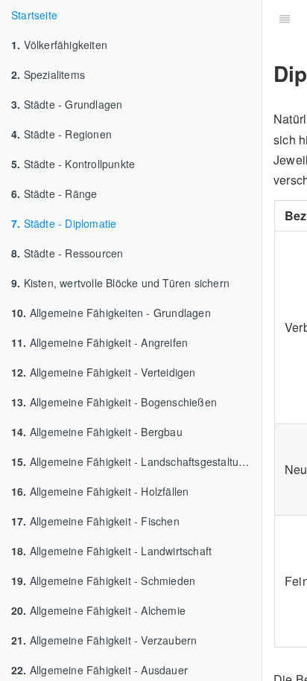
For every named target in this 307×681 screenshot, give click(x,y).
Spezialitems (48, 74)
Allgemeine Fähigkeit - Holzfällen (100, 491)
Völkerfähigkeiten (59, 44)
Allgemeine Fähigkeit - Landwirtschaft (111, 550)
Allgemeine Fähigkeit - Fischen (95, 521)
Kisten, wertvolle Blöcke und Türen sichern (120, 282)
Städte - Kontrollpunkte (73, 163)
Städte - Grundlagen (66, 104)
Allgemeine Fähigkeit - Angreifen (99, 342)
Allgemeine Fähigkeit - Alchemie (98, 610)
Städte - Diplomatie (63, 223)
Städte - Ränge (54, 193)
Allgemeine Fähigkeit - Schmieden (103, 580)
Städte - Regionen (61, 134)
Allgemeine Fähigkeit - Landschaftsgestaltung (131, 461)
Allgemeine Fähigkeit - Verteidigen (103, 372)
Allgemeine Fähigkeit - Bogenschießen (114, 401)
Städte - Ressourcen (67, 253)
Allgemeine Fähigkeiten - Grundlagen (111, 312)
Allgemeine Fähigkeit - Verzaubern (104, 640)
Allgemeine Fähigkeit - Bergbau (97, 431)
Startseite (34, 14)
